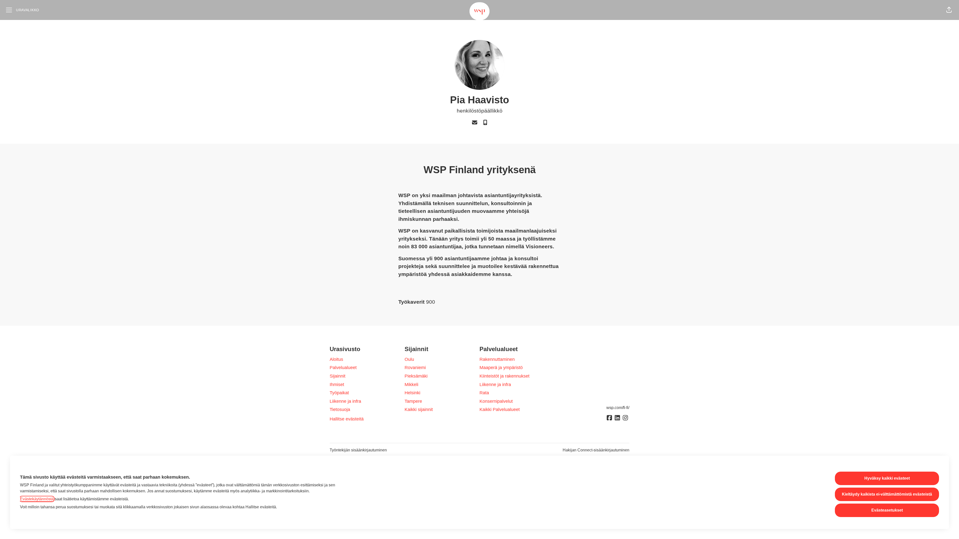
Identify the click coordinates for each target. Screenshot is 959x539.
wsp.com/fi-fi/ (617, 407)
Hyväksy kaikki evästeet (887, 478)
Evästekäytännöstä (37, 499)
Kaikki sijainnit (419, 409)
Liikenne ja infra (345, 401)
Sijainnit (337, 376)
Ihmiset (337, 384)
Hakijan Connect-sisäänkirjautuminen (596, 450)
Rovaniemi (415, 367)
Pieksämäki (416, 376)
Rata (484, 392)
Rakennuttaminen (497, 359)
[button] (949, 10)
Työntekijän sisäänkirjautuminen (358, 450)
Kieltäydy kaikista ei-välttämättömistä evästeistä (887, 494)
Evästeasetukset (887, 510)
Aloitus (336, 359)
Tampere (413, 401)
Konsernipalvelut (496, 401)
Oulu (409, 359)
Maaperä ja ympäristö (501, 367)
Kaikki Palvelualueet (500, 409)
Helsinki (412, 392)
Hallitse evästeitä (347, 418)
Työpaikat (339, 392)
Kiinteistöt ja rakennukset (504, 376)
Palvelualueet (343, 367)
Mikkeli (411, 384)
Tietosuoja (340, 409)
